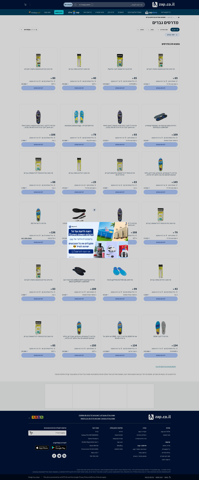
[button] (126, 223)
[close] (126, 223)
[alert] (99, 240)
